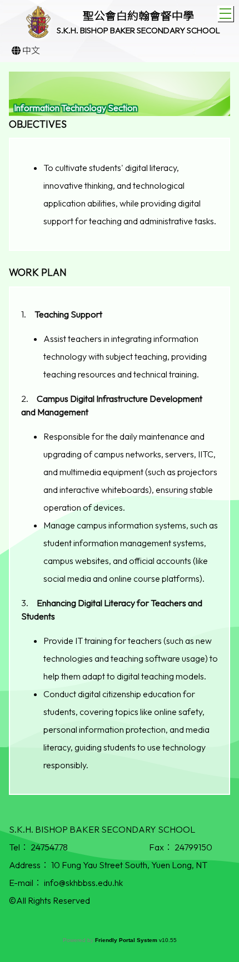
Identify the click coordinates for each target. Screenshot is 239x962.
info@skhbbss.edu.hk (83, 882)
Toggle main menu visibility (225, 14)
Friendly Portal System (127, 940)
